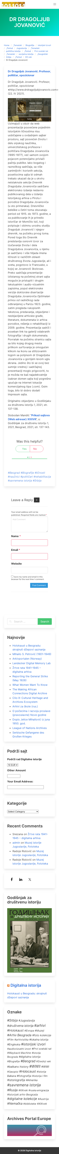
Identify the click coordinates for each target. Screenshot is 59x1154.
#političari (26, 476)
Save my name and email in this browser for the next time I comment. (27, 578)
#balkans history (18, 1066)
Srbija (8, 57)
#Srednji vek (43, 1061)
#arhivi (40, 1025)
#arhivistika (21, 1039)
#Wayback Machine (19, 1052)
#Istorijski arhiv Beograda (22, 1094)
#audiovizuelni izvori (19, 1048)
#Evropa (29, 1030)
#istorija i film (40, 1075)
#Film (10, 1039)
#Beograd (14, 472)
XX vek (28, 57)
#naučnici (14, 476)
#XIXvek (42, 1103)
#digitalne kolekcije (22, 1099)
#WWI (45, 1066)
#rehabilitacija (42, 476)
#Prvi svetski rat (41, 1048)
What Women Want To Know (30, 684)
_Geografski (42, 54)
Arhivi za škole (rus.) (25, 706)
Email (15, 549)
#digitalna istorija (29, 1056)
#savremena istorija (20, 480)
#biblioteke (29, 1103)
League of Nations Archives (29, 728)
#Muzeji (39, 1030)
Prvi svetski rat (41, 51)
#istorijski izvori (33, 1044)
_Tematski (17, 45)
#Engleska (13, 1044)
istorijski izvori (44, 45)
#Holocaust (27, 1071)
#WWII (34, 1066)
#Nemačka (14, 1103)
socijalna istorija (26, 54)
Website (16, 563)
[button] (54, 4)
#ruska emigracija (39, 1090)
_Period (9, 48)
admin (16, 842)
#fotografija (24, 1075)
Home (6, 45)
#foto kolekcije (41, 1035)
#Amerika (32, 1080)
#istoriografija (16, 1080)
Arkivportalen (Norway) (27, 658)
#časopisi (12, 1071)
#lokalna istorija (38, 1039)
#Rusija (12, 1090)
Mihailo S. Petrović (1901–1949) (31, 654)
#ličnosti (40, 472)
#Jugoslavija (27, 1020)
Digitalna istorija (25, 985)
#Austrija (43, 1099)
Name (16, 536)
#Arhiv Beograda (19, 1035)
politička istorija (13, 51)
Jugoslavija (21, 48)
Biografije (30, 45)
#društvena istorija (20, 1025)
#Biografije (27, 472)
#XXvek (23, 1090)
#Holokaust (15, 1030)
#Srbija (37, 480)
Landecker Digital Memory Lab (31, 663)
